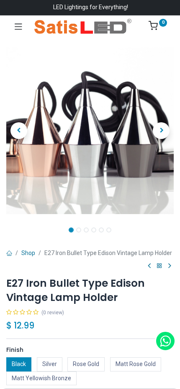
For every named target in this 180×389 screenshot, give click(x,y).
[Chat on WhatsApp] (165, 341)
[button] (18, 130)
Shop (28, 253)
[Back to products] (159, 266)
